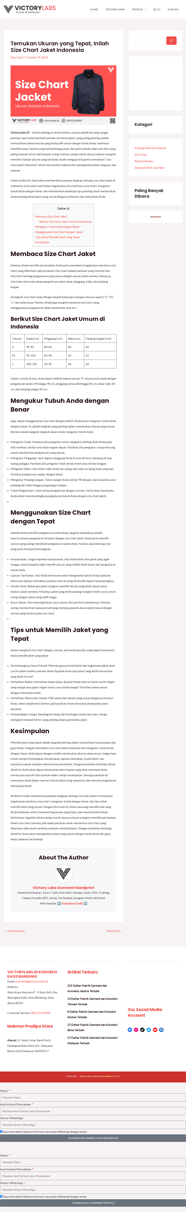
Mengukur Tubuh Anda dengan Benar (57, 226)
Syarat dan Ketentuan (91, 1076)
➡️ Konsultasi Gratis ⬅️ (72, 903)
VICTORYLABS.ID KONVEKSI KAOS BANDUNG (32, 974)
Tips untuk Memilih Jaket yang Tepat (57, 237)
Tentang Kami (115, 9)
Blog (156, 9)
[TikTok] (142, 1030)
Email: (11, 981)
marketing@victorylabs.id (31, 981)
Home (94, 9)
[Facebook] (130, 1030)
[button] (144, 9)
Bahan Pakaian (144, 161)
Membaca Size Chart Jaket (51, 216)
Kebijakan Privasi (111, 1076)
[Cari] (171, 40)
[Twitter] (149, 1030)
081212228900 (40, 1012)
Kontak (173, 9)
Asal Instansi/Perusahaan (16, 1104)
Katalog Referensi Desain (150, 148)
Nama (4, 1090)
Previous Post (14, 931)
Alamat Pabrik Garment (149, 167)
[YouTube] (155, 1030)
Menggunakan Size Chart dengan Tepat (58, 232)
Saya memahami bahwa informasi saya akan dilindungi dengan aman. (45, 1131)
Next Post (115, 931)
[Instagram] (136, 1030)
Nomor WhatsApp (11, 1118)
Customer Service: (18, 1012)
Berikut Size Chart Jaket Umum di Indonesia (65, 221)
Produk (137, 9)
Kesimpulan (42, 242)
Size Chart (17, 57)
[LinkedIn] (161, 1030)
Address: (12, 986)
